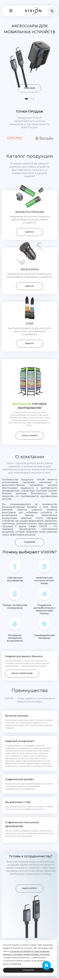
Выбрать (29, 232)
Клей (29, 323)
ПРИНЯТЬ (28, 970)
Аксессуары (30, 269)
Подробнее (29, 88)
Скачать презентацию (22, 673)
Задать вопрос (29, 888)
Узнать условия (29, 436)
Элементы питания (29, 212)
